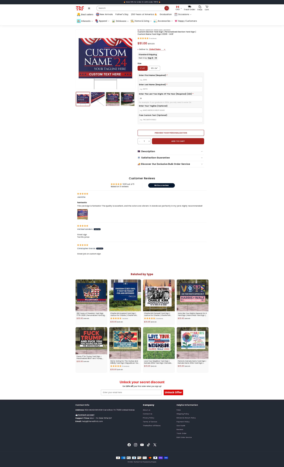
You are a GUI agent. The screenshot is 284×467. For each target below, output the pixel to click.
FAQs (179, 410)
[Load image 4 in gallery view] (128, 99)
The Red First (138, 462)
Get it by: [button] (148, 58)
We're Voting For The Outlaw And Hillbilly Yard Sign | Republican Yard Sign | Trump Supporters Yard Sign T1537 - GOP (124, 362)
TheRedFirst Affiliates (152, 426)
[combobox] (133, 8)
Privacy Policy (148, 418)
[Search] (166, 8)
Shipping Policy (183, 414)
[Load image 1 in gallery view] (83, 99)
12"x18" (142, 68)
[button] (182, 14)
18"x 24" (154, 68)
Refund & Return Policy (186, 418)
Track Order (182, 433)
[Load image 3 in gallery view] (113, 99)
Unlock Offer (173, 392)
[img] (82, 194)
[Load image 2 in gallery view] (98, 99)
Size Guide (181, 426)
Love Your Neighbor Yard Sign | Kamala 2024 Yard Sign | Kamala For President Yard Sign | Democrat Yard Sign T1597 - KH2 (158, 362)
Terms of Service (150, 422)
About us (146, 410)
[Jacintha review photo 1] (82, 214)
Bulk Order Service (184, 437)
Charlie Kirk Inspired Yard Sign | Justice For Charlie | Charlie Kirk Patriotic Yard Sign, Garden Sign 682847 (123, 314)
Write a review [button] (161, 185)
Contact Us (147, 414)
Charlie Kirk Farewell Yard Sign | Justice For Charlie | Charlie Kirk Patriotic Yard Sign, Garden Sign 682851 (157, 314)
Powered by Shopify (149, 462)
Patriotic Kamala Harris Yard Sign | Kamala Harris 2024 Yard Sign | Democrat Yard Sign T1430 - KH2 (192, 362)
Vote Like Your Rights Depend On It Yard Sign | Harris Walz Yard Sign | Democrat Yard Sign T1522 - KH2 (192, 314)
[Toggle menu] (89, 8)
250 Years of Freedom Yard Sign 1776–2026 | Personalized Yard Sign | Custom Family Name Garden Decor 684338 (91, 314)
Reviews (180, 429)
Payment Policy (183, 422)
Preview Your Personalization (171, 133)
